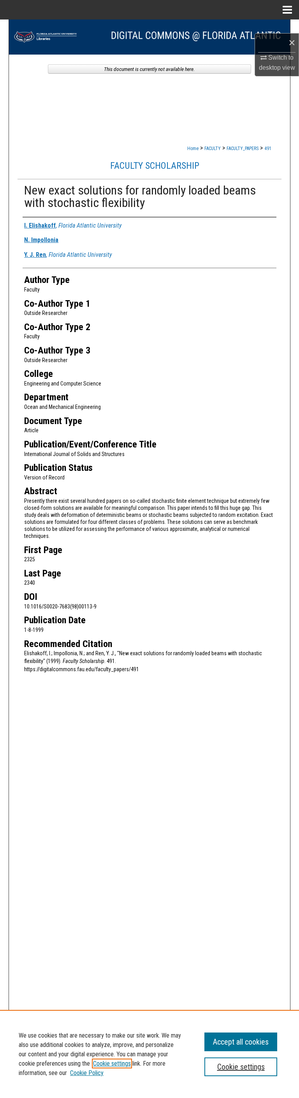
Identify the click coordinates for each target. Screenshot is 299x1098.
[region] (149, 1054)
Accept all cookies (241, 1042)
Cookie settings (112, 1063)
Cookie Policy (87, 1073)
